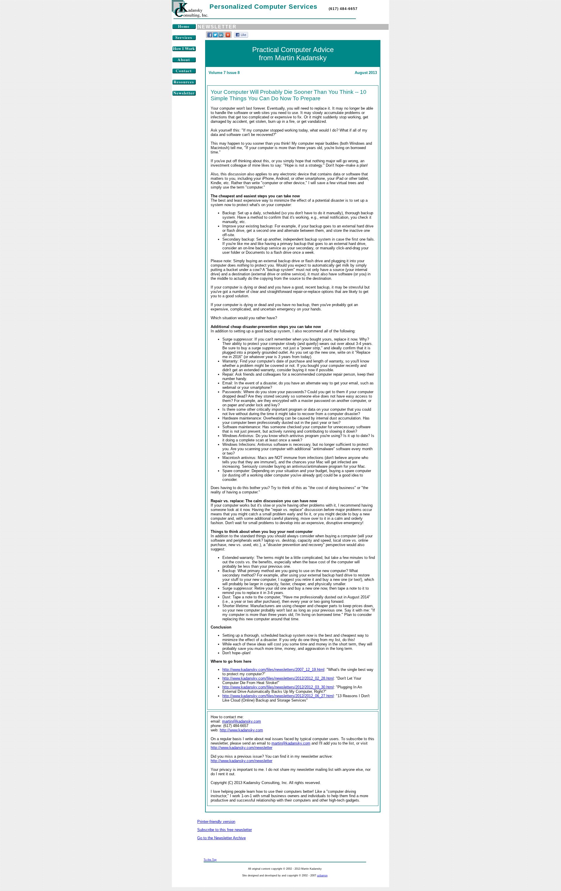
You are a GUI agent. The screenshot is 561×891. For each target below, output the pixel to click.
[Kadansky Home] (190, 16)
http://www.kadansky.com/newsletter (241, 747)
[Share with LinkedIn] (221, 37)
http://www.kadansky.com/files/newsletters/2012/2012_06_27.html (278, 696)
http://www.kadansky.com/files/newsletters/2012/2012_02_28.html (278, 678)
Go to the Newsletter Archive (221, 838)
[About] (184, 61)
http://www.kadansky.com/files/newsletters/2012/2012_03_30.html (278, 687)
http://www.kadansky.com (241, 730)
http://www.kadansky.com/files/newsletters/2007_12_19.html (273, 669)
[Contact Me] (184, 72)
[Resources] (184, 83)
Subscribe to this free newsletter (224, 830)
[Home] (184, 28)
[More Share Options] (228, 37)
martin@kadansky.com (241, 721)
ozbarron (322, 875)
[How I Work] (184, 50)
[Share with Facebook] (210, 37)
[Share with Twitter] (215, 37)
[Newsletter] (184, 94)
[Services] (184, 39)
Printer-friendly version (216, 821)
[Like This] (241, 36)
